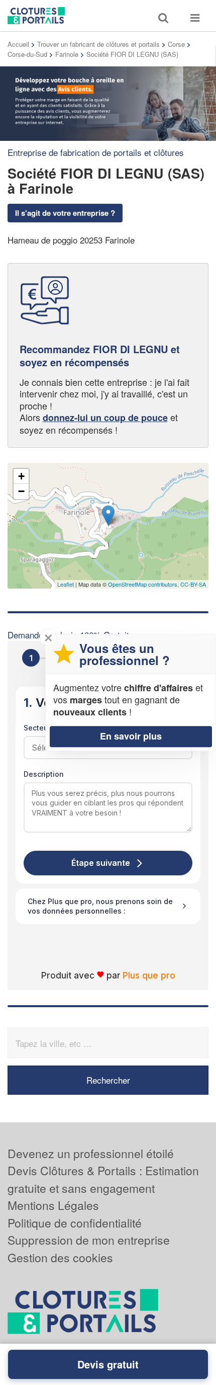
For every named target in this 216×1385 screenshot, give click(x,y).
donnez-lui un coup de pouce (105, 417)
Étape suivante (100, 863)
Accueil (18, 44)
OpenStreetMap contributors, (144, 584)
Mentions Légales (53, 1205)
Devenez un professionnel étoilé (91, 1153)
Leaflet (65, 584)
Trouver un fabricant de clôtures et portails (98, 44)
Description (44, 774)
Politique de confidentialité (75, 1222)
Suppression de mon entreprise (89, 1240)
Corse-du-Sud (27, 54)
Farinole (66, 54)
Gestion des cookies (60, 1257)
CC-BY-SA (193, 584)
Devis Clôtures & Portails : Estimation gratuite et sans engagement (103, 1179)
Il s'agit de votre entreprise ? (65, 212)
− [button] (21, 491)
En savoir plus (131, 736)
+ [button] (21, 476)
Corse (176, 44)
